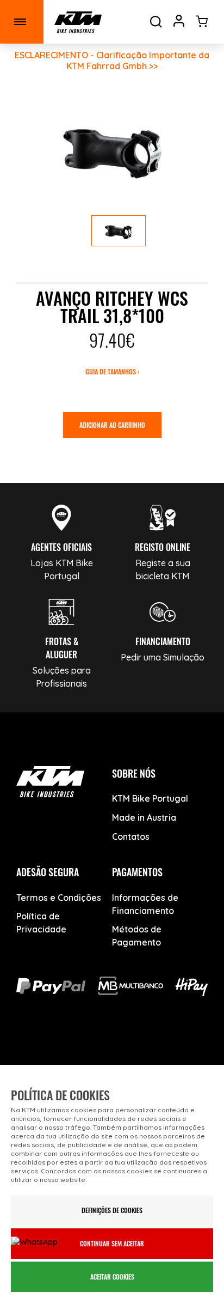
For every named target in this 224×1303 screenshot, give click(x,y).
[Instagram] (112, 1052)
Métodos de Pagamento (136, 936)
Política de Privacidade (41, 923)
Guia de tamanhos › (112, 371)
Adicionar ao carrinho (112, 424)
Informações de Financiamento (145, 904)
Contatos (131, 836)
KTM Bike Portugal (150, 798)
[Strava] (188, 1052)
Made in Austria (144, 817)
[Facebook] (36, 1052)
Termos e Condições (58, 897)
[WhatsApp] (150, 1052)
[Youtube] (74, 1052)
